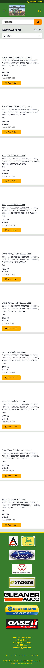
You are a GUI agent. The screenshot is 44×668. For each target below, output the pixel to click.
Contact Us (34, 655)
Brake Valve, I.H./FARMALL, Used (16, 57)
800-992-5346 (36, 1)
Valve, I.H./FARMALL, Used (13, 155)
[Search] (38, 22)
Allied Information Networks (24, 664)
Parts (15, 655)
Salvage (24, 655)
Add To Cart (12, 83)
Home (8, 655)
